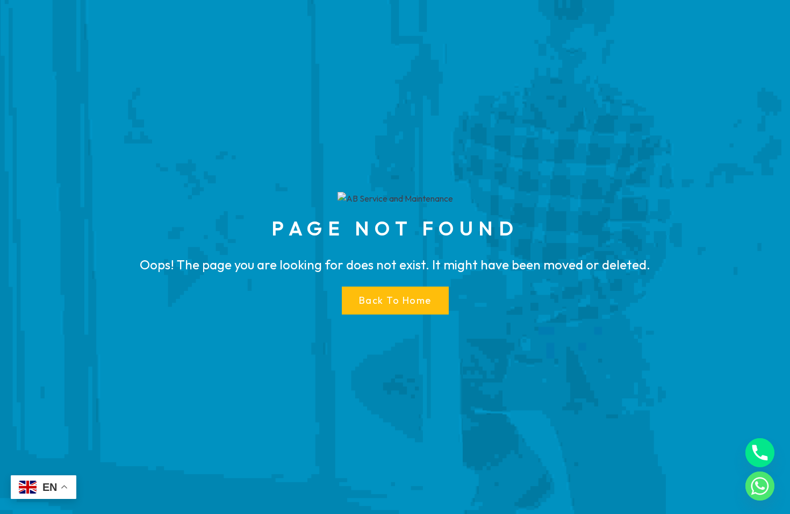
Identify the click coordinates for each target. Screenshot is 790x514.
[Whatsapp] (759, 486)
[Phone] (759, 452)
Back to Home (395, 300)
